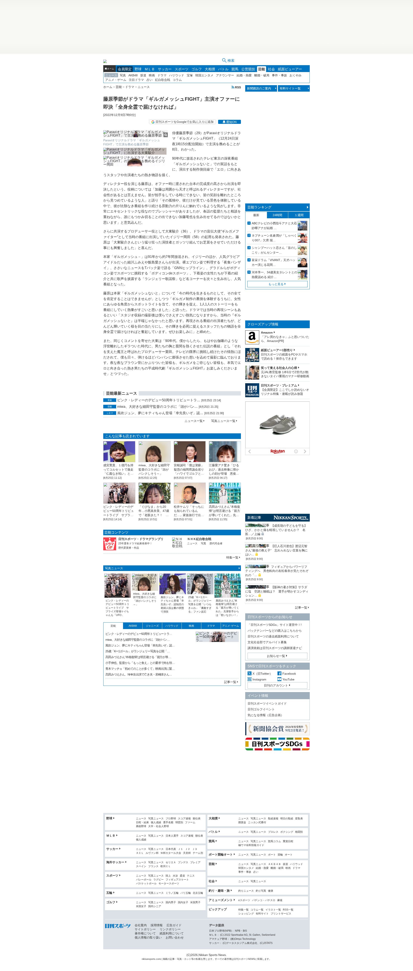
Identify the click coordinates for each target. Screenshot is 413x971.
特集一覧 (232, 557)
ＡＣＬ (140, 853)
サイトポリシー (145, 929)
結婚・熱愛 (244, 75)
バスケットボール (146, 883)
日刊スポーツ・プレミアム (279, 385)
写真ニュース (114, 568)
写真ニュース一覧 (223, 420)
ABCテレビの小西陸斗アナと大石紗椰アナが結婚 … (274, 226)
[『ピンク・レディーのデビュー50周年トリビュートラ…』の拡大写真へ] (217, 653)
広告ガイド (174, 925)
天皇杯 (187, 853)
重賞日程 (288, 841)
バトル (223, 69)
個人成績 (156, 822)
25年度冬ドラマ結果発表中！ (135, 543)
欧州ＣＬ (165, 866)
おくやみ (296, 75)
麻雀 (279, 900)
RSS (238, 87)
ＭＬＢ (150, 69)
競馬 (234, 69)
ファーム (190, 822)
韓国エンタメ (204, 75)
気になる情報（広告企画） (266, 715)
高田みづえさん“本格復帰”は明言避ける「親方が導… (138, 657)
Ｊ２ (187, 849)
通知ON (231, 122)
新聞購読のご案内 (259, 88)
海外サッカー (115, 862)
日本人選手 (172, 835)
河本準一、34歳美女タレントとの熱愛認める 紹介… (274, 275)
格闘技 (299, 832)
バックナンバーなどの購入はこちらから (275, 630)
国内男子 (171, 902)
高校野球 (141, 826)
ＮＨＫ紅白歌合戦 (199, 539)
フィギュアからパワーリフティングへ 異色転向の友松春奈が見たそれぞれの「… (276, 571)
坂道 (143, 75)
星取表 (299, 818)
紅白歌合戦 (162, 80)
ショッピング (246, 913)
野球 (138, 69)
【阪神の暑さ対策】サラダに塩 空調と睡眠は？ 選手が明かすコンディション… (276, 591)
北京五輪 (198, 893)
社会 (271, 69)
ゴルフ (196, 69)
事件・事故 (279, 75)
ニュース (111, 75)
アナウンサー (225, 75)
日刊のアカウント (276, 685)
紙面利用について (172, 933)
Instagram (259, 679)
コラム (177, 80)
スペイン (141, 866)
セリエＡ (171, 862)
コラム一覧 (257, 909)
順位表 (196, 818)
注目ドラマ (136, 80)
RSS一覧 (288, 909)
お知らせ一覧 (276, 656)
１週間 (299, 215)
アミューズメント (221, 900)
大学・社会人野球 (158, 826)
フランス (153, 866)
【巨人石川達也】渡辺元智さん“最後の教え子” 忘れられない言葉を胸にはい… (276, 550)
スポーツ (181, 69)
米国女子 (141, 906)
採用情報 (157, 925)
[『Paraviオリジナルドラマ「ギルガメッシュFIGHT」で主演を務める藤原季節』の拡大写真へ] (135, 133)
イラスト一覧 (273, 909)
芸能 (261, 69)
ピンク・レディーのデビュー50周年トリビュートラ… (158, 400)
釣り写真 (261, 890)
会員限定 (125, 69)
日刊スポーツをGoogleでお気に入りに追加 (185, 121)
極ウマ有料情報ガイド (251, 845)
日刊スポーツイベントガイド (267, 703)
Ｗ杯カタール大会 (170, 853)
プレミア (195, 862)
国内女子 (183, 902)
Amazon (267, 332)
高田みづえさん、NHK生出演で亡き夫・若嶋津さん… (138, 674)
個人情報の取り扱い (148, 937)
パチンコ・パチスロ (263, 900)
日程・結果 (142, 822)
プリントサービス (281, 913)
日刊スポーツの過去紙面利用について (273, 636)
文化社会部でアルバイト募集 (267, 642)
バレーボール (143, 879)
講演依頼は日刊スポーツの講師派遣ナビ (275, 648)
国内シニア (154, 906)
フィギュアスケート (177, 879)
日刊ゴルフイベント (261, 709)
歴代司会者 (216, 543)
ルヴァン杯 (152, 853)
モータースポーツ (169, 883)
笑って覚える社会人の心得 (279, 367)
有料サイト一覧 (290, 88)
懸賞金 (242, 822)
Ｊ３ (194, 849)
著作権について (145, 933)
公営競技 (248, 69)
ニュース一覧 (194, 420)
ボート (272, 854)
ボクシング (286, 832)
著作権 (227, 959)
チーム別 (198, 853)
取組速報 (273, 818)
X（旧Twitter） (263, 673)
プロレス (273, 832)
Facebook (289, 673)
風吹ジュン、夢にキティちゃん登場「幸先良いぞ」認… (160, 413)
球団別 (179, 822)
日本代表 (171, 849)
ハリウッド (176, 75)
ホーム (110, 69)
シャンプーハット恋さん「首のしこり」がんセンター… (274, 250)
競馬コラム (274, 841)
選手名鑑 (168, 822)
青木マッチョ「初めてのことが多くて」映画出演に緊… (140, 668)
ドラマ (161, 75)
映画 (152, 75)
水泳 (175, 875)
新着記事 (254, 517)
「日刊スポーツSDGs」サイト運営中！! (275, 624)
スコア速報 (184, 818)
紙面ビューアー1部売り (277, 350)
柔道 (182, 875)
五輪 (109, 892)
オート (289, 854)
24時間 (277, 215)
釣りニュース (246, 890)
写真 (123, 75)
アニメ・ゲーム (115, 80)
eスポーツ (244, 900)
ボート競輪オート (221, 854)
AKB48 (133, 75)
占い (149, 80)
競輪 (280, 854)
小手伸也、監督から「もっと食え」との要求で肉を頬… (140, 663)
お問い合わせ (175, 937)
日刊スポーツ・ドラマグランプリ (140, 539)
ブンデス (183, 862)
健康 (270, 890)
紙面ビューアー (290, 69)
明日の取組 (286, 818)
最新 (256, 215)
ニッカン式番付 (257, 822)
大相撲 (210, 69)
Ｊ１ (180, 849)
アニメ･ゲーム (230, 625)
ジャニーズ (152, 625)
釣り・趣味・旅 (219, 890)
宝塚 (190, 75)
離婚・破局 (261, 75)
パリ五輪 (185, 893)
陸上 (168, 875)
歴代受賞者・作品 (128, 547)
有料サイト (262, 913)
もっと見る (276, 284)
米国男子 (195, 902)
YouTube (288, 679)
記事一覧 (230, 682)
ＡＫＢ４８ (274, 864)
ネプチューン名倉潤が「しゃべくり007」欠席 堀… (274, 238)
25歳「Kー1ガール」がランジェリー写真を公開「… (137, 651)
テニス (191, 875)
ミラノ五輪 (172, 893)
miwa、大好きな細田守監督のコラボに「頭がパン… (157, 406)
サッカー (165, 69)
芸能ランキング (259, 207)
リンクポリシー (170, 929)
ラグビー (158, 879)
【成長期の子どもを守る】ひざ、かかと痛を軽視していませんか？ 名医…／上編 (276, 530)
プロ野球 (171, 818)
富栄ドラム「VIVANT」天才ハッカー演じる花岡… (273, 262)
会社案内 (141, 925)
